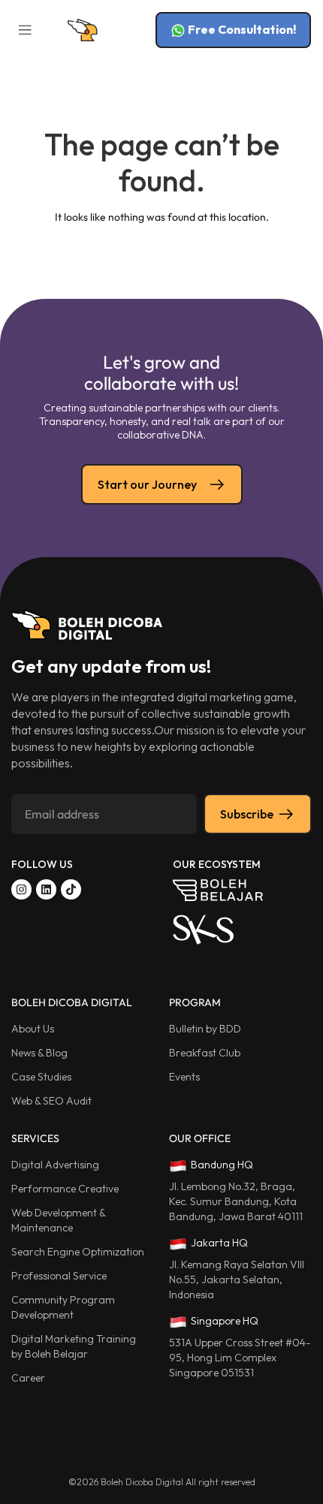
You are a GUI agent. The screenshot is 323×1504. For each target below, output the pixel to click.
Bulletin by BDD (205, 1028)
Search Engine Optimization (77, 1251)
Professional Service (59, 1275)
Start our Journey (147, 484)
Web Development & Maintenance (58, 1220)
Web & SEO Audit (51, 1101)
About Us (32, 1028)
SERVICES (35, 1138)
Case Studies (41, 1077)
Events (184, 1077)
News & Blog (39, 1052)
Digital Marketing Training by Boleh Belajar (74, 1346)
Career (28, 1378)
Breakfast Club (204, 1052)
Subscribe (246, 813)
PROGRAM (195, 1002)
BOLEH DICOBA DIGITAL (71, 1002)
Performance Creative (65, 1188)
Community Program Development (63, 1307)
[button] (24, 30)
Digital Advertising (55, 1164)
